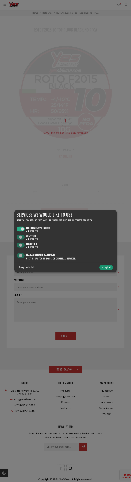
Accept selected (26, 267)
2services (32, 231)
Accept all (106, 267)
